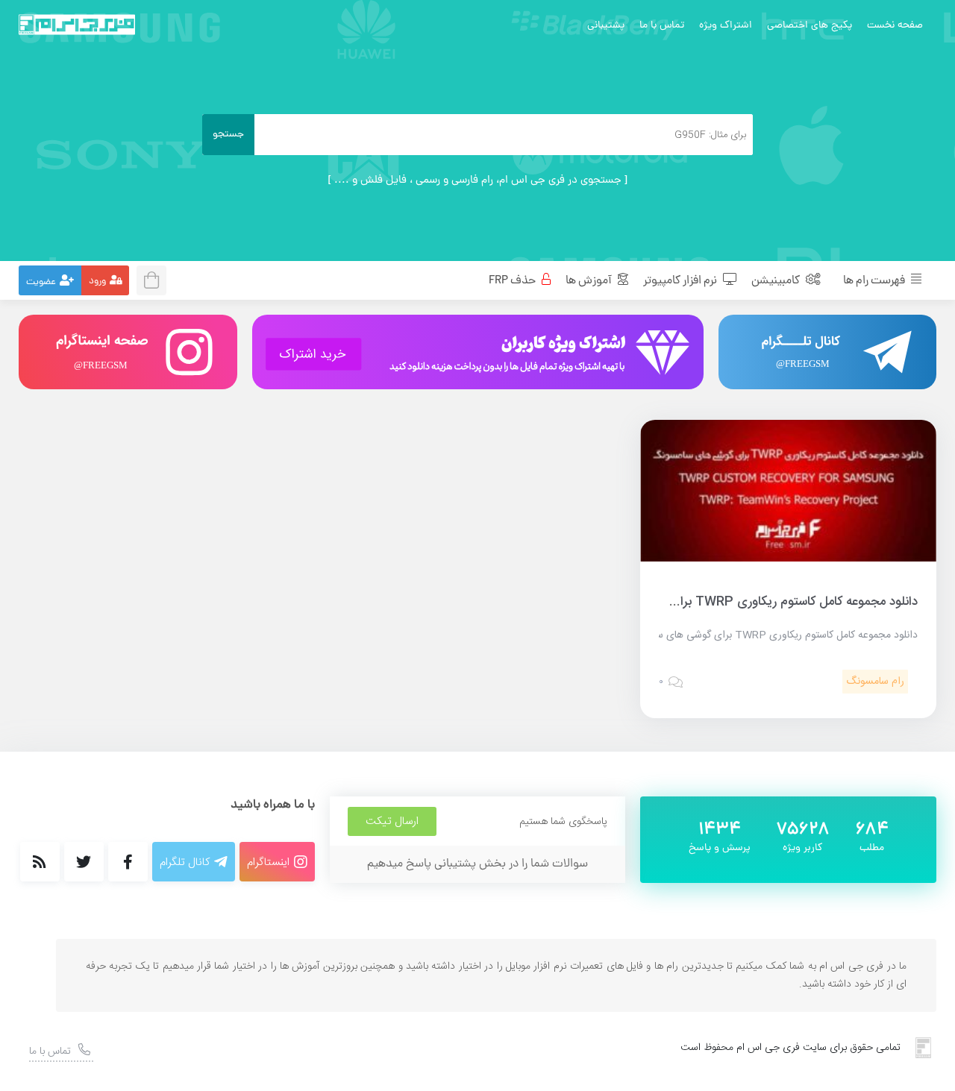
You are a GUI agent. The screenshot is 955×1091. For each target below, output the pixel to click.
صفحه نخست (895, 26)
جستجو (228, 134)
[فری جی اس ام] (77, 25)
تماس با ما (661, 26)
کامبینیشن (776, 281)
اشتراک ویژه (725, 26)
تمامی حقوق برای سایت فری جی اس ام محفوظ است (790, 1048)
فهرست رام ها (875, 281)
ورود (97, 281)
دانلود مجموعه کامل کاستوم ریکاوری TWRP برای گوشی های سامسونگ (736, 601)
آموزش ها (590, 281)
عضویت (41, 282)
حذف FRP (513, 281)
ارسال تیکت (392, 821)
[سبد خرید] (155, 278)
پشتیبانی (605, 26)
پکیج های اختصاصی (809, 26)
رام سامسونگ (875, 682)
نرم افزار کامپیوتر (681, 281)
